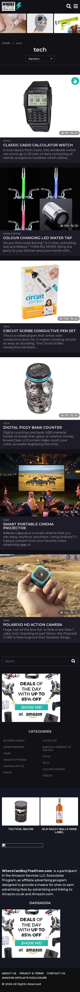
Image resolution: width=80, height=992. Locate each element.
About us (9, 973)
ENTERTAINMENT (13, 746)
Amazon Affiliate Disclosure (24, 977)
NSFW (7, 772)
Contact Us (56, 973)
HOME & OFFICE (12, 234)
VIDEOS (48, 775)
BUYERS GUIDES (14, 740)
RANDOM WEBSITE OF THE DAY (57, 748)
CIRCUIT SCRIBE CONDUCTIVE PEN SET (39, 331)
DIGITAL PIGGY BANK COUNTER (32, 427)
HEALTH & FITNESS (15, 759)
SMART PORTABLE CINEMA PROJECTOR (28, 526)
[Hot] (75, 81)
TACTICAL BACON (20, 829)
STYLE (6, 141)
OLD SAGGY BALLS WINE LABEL (59, 830)
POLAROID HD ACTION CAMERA (32, 625)
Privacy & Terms (32, 973)
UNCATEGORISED (54, 769)
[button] (68, 6)
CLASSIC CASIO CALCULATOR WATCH (38, 145)
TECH (6, 327)
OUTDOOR (50, 740)
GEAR (6, 520)
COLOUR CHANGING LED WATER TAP (37, 238)
